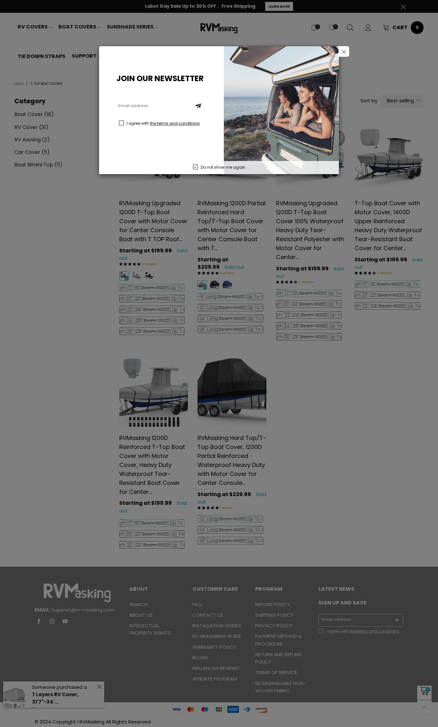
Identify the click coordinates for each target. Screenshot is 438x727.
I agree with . (164, 123)
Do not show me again (223, 167)
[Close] (344, 51)
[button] (198, 106)
